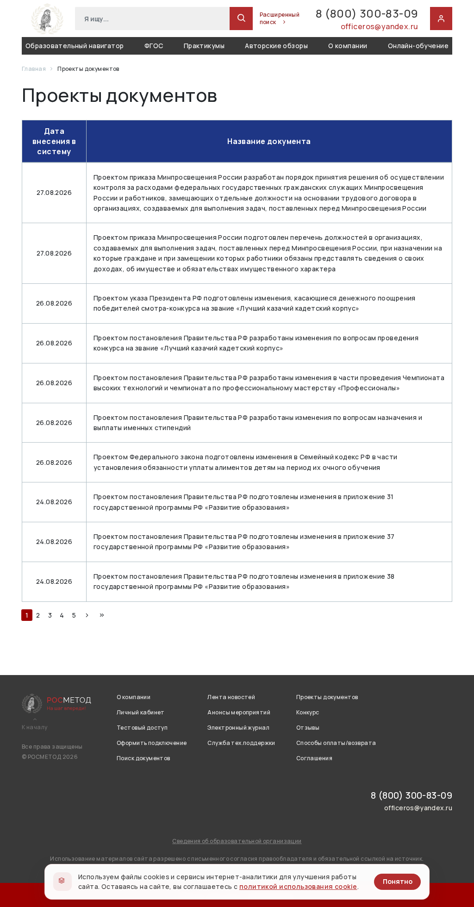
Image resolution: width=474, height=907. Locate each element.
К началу (34, 727)
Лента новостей (231, 697)
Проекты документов (327, 697)
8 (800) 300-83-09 (367, 13)
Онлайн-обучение (418, 45)
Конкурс (307, 712)
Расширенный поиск (280, 18)
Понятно (397, 881)
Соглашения (314, 758)
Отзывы (308, 728)
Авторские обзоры (276, 45)
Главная (34, 69)
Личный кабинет (141, 712)
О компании (347, 45)
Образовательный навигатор (74, 45)
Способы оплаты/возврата (336, 743)
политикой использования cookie (298, 886)
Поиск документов (143, 758)
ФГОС (153, 45)
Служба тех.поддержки (241, 743)
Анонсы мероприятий (238, 712)
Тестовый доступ (142, 728)
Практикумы (204, 45)
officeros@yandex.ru (379, 26)
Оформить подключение (152, 743)
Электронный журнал (238, 728)
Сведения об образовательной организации (236, 841)
